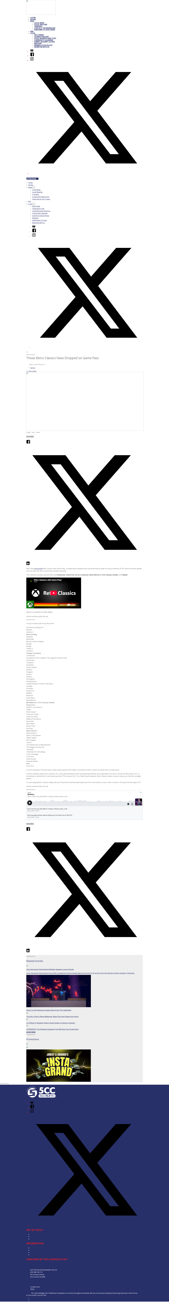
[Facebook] (32, 56)
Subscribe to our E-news (44, 30)
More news (31, 1032)
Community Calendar (43, 40)
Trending (38, 26)
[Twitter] (84, 560)
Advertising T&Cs (36, 1252)
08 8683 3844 (45, 1287)
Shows (33, 19)
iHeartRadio (34, 1301)
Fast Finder (39, 35)
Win (31, 31)
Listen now (31, 179)
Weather (37, 43)
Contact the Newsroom (44, 28)
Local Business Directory (45, 38)
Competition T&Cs (37, 1250)
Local (32, 33)
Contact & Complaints (38, 1239)
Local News (39, 23)
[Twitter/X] (86, 173)
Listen (33, 18)
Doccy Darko (32, 371)
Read (32, 21)
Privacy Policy (35, 1248)
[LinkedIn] (28, 565)
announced (38, 568)
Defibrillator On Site (43, 45)
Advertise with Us (41, 47)
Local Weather (40, 24)
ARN (31, 1298)
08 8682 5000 (40, 1289)
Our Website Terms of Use (40, 1255)
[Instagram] (32, 60)
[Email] (32, 565)
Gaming (32, 368)
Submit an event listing (44, 42)
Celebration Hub (41, 37)
